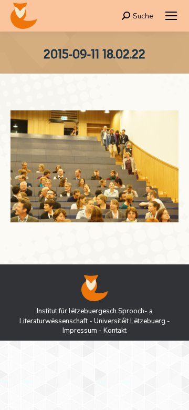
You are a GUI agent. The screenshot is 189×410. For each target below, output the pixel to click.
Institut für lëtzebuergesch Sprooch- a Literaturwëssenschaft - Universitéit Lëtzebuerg (92, 315)
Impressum (79, 330)
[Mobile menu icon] (171, 15)
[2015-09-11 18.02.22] (94, 166)
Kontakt (115, 330)
